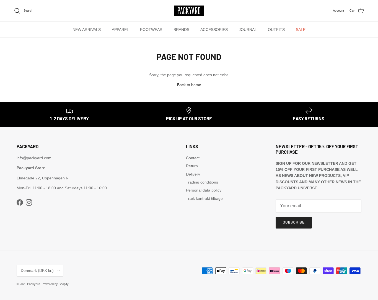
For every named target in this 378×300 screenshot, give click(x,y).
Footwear (151, 29)
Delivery (193, 174)
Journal (248, 29)
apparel (120, 29)
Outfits (276, 29)
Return (192, 166)
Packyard (33, 284)
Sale (300, 29)
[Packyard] (189, 11)
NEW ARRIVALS (87, 29)
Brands (181, 29)
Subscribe (294, 222)
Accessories (214, 29)
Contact (193, 158)
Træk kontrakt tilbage (204, 198)
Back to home (189, 85)
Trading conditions (202, 182)
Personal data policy (203, 190)
